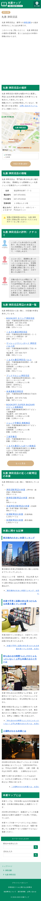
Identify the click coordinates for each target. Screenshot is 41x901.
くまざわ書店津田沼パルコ (19, 360)
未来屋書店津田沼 (14, 391)
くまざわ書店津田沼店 (16, 332)
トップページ (7, 866)
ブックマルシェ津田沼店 (17, 376)
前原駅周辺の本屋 (14, 520)
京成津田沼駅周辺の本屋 (17, 506)
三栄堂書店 (11, 436)
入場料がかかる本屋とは (14, 731)
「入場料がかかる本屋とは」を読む (25, 787)
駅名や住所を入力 (10, 843)
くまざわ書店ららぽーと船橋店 (21, 446)
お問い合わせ (31, 891)
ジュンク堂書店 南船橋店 (18, 423)
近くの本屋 (37, 6)
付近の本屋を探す (20, 164)
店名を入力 (7, 851)
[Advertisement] (20, 60)
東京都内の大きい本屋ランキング (19, 538)
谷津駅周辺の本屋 (14, 514)
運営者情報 (22, 891)
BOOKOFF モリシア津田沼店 (20, 318)
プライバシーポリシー (20, 883)
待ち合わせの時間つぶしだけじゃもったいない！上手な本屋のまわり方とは (20, 659)
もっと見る (21, 463)
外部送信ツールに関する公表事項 (20, 887)
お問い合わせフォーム (29, 106)
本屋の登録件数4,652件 (15, 6)
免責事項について (10, 891)
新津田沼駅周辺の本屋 (16, 498)
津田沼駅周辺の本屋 (15, 490)
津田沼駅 (6, 12)
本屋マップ (14, 2)
